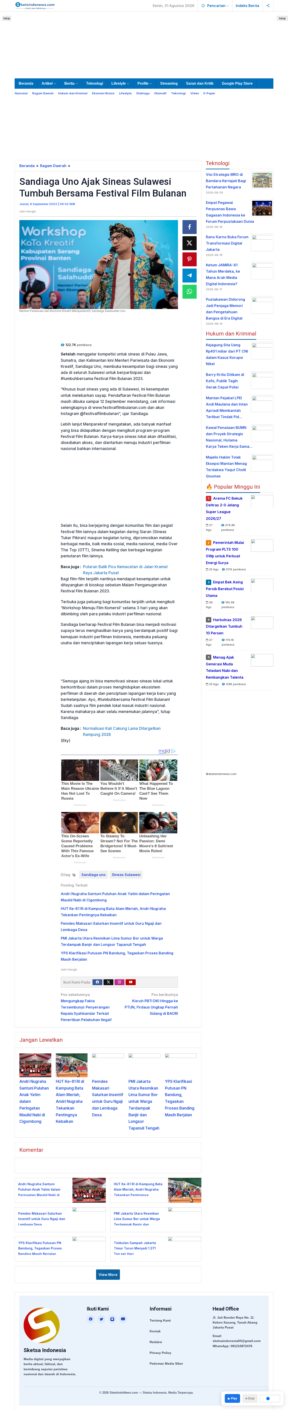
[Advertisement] (144, 44)
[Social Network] (268, 5)
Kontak (155, 1331)
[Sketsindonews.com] (35, 5)
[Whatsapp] (189, 292)
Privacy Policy (160, 1353)
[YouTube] (123, 1319)
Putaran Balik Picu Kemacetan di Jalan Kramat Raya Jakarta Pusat (125, 570)
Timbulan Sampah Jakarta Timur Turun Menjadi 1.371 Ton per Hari (135, 1248)
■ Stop (249, 1398)
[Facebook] (97, 982)
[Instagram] (119, 982)
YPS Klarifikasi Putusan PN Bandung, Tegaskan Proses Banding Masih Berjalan (40, 1248)
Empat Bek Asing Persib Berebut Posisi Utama (225, 589)
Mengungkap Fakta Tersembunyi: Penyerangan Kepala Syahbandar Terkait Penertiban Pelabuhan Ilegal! (86, 1007)
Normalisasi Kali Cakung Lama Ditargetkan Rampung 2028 (122, 731)
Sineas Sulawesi (126, 874)
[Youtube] (131, 982)
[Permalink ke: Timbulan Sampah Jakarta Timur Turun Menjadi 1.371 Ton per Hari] (183, 1249)
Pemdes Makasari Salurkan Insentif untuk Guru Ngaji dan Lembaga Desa (41, 1218)
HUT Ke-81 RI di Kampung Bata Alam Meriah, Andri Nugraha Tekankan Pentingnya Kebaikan (70, 1101)
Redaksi (156, 1342)
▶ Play (232, 1398)
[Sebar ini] (189, 227)
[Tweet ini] (189, 243)
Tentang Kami (160, 1320)
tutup (6, 18)
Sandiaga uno (93, 874)
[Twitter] (108, 982)
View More (108, 1274)
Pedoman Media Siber (166, 1363)
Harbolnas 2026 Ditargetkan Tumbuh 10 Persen (224, 626)
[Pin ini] (189, 259)
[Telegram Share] (189, 275)
